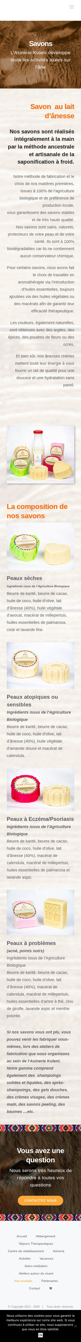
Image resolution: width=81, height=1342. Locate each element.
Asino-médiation (36, 1266)
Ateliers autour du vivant (36, 1273)
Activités (25, 1258)
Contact (34, 1288)
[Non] (75, 1326)
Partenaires (49, 1281)
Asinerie (58, 1251)
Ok (40, 1335)
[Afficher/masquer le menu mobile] (72, 7)
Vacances (46, 1258)
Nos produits (23, 1281)
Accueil (22, 1236)
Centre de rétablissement (26, 1251)
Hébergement (45, 1236)
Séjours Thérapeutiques (36, 1243)
